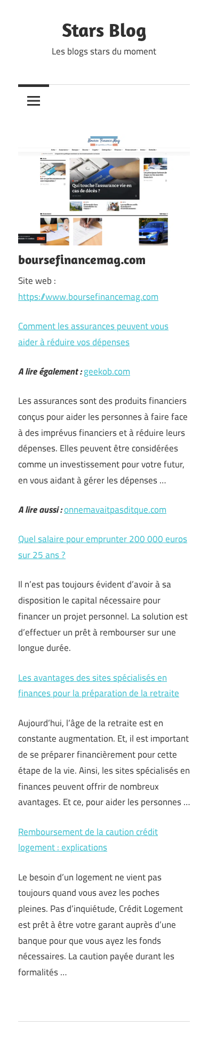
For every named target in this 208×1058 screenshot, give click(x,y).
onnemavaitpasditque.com (115, 509)
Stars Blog (104, 30)
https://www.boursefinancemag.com (88, 297)
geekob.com (107, 371)
